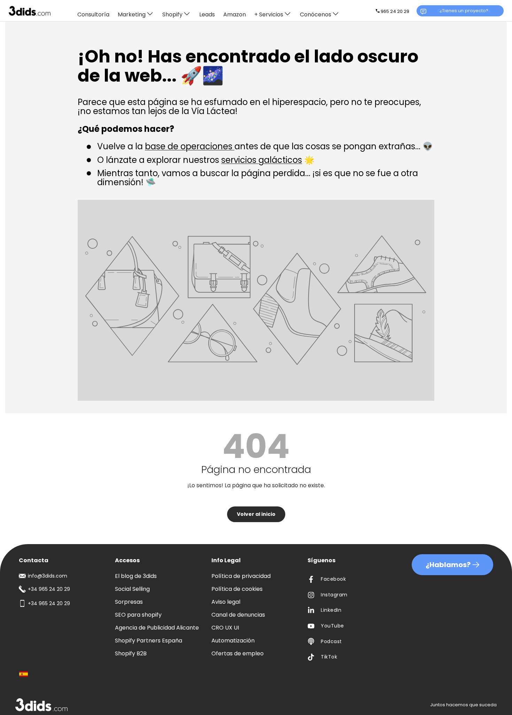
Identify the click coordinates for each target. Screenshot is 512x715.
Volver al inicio (256, 514)
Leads (207, 14)
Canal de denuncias (238, 615)
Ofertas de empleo (237, 653)
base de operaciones (189, 146)
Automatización (233, 641)
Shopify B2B (131, 653)
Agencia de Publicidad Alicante (157, 628)
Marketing (132, 14)
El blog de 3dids (136, 576)
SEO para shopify (138, 615)
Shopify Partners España (148, 641)
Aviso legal (225, 602)
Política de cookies (237, 589)
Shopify (172, 14)
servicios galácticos (261, 160)
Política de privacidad (241, 576)
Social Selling (132, 589)
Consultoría (93, 14)
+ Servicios (268, 14)
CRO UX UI (225, 628)
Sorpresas (129, 602)
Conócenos (315, 14)
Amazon (234, 14)
